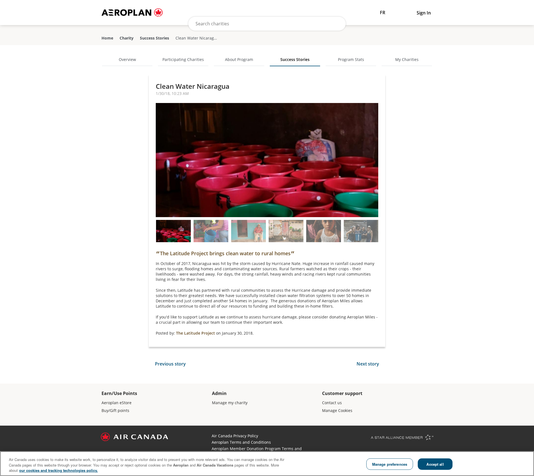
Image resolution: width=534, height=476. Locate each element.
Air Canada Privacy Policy (235, 435)
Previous (164, 160)
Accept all (435, 464)
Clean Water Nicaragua (192, 86)
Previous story (170, 364)
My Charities (407, 59)
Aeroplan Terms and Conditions (241, 442)
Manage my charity (230, 402)
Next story (368, 364)
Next (370, 160)
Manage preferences (389, 464)
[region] (267, 463)
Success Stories (154, 38)
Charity (127, 38)
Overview (127, 59)
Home (107, 38)
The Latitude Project (195, 333)
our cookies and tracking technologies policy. (58, 470)
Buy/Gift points (115, 410)
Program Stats (351, 59)
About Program (239, 59)
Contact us (332, 402)
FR (382, 12)
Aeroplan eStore (117, 402)
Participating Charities (183, 59)
